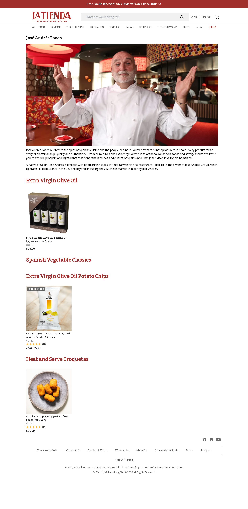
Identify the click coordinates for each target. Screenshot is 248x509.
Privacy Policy (72, 467)
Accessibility (114, 467)
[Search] (182, 17)
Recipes (206, 450)
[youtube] (218, 439)
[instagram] (211, 440)
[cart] (217, 17)
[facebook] (205, 440)
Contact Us (73, 450)
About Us (142, 450)
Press (189, 450)
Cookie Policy (131, 467)
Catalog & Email (97, 450)
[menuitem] (38, 27)
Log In (194, 17)
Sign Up (206, 17)
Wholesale (122, 450)
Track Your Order (48, 450)
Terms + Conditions (94, 467)
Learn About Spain (167, 450)
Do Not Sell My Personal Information (162, 467)
